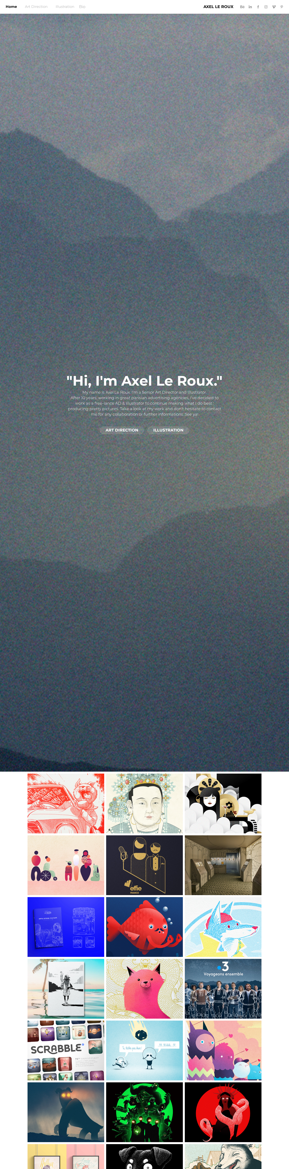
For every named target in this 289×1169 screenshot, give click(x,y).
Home (11, 7)
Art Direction (36, 7)
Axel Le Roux (218, 7)
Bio (82, 7)
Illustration (65, 7)
